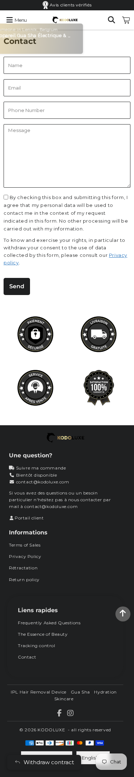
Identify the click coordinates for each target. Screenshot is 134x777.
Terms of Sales (24, 545)
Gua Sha (80, 692)
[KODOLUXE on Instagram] (70, 714)
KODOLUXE (51, 729)
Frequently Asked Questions (49, 622)
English (90, 758)
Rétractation (23, 567)
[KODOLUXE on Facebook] (60, 714)
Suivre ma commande (41, 468)
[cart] (126, 19)
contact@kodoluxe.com (42, 481)
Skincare (64, 698)
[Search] (111, 19)
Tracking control (36, 645)
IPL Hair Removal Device (38, 692)
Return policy (24, 579)
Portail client (29, 517)
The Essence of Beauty (43, 634)
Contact (27, 657)
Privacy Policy (25, 556)
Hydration (105, 692)
